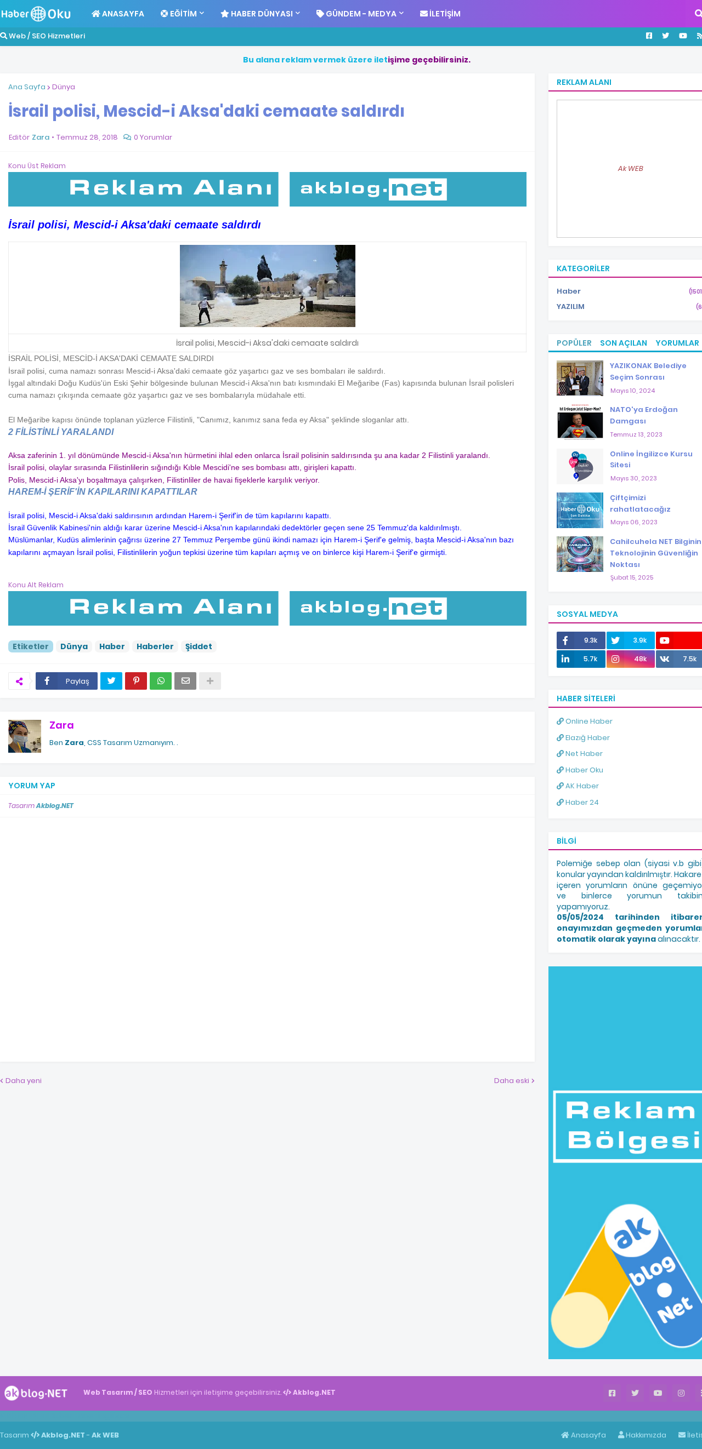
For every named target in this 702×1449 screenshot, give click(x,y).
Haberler (155, 646)
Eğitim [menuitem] (182, 13)
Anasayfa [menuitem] (122, 13)
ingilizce (113, 1415)
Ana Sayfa (27, 87)
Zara (61, 725)
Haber (112, 646)
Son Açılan (623, 342)
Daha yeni (23, 1080)
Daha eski (511, 1080)
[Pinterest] (136, 681)
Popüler (574, 342)
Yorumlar (677, 342)
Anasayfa (587, 1435)
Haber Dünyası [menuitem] (261, 13)
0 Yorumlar (153, 137)
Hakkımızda (645, 1435)
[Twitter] (111, 681)
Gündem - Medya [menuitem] (360, 13)
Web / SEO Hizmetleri (46, 36)
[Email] (185, 681)
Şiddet (198, 646)
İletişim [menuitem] (444, 13)
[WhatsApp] (161, 681)
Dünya (63, 87)
